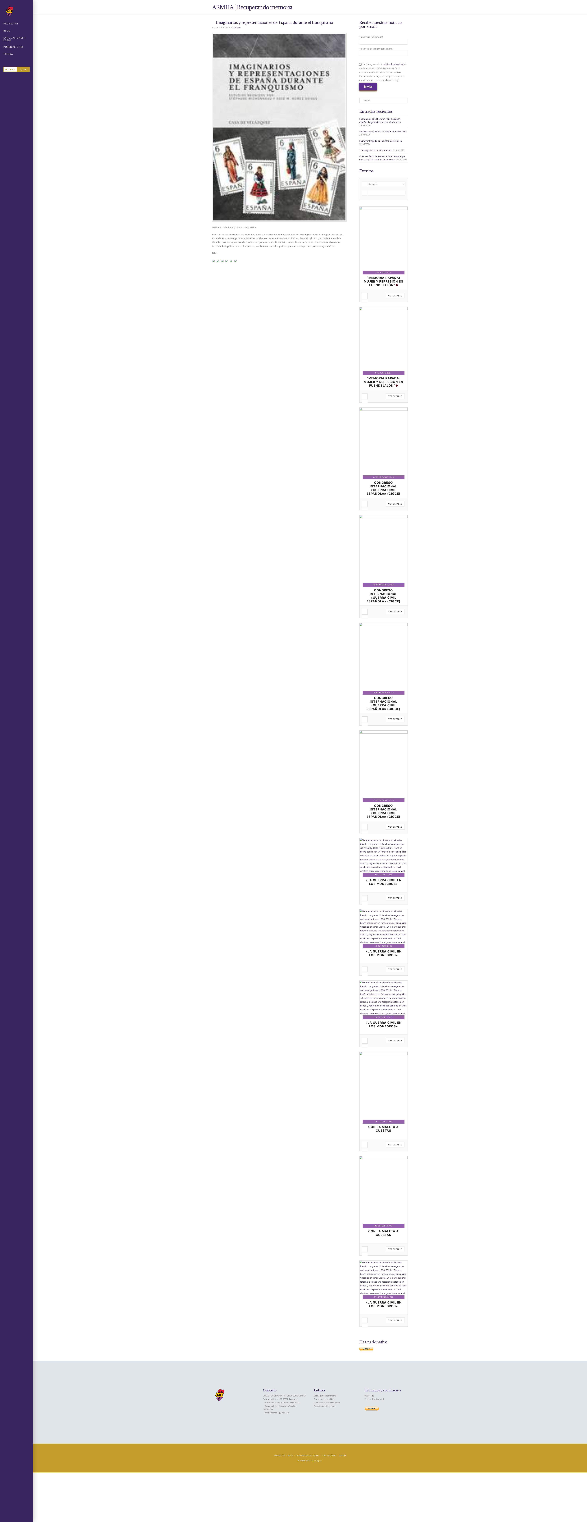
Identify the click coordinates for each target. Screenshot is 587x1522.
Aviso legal (369, 1395)
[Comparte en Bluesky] (232, 261)
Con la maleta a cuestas (383, 1128)
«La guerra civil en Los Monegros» (383, 882)
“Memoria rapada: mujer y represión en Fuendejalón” (383, 281)
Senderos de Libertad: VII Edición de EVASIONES (383, 131)
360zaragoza (316, 1460)
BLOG (290, 1455)
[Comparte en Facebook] (214, 261)
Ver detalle (395, 296)
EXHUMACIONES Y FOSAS (307, 1455)
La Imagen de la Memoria (325, 1395)
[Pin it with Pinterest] (223, 261)
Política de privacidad (374, 1399)
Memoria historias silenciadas (327, 1402)
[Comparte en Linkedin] (227, 261)
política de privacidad (393, 64)
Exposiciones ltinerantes (324, 1406)
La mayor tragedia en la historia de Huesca (380, 140)
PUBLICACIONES (329, 1455)
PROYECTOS (279, 1455)
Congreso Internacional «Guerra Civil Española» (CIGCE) (383, 488)
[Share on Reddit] (218, 261)
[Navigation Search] (16, 61)
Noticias (237, 27)
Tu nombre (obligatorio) (371, 36)
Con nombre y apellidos (324, 1399)
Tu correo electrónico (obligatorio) (376, 48)
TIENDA (342, 1455)
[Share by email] (236, 261)
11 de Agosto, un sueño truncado (375, 150)
